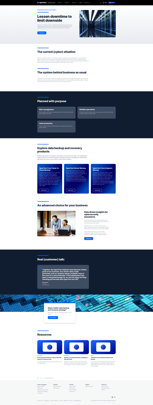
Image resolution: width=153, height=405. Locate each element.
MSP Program (72, 388)
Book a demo (112, 2)
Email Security (40, 388)
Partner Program (72, 386)
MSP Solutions (56, 388)
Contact (61, 400)
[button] (60, 2)
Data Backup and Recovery (42, 389)
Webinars (103, 389)
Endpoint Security (40, 386)
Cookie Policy (46, 400)
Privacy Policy (40, 400)
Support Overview (89, 386)
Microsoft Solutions (57, 386)
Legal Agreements (77, 400)
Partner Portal (72, 391)
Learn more (43, 190)
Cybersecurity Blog (105, 388)
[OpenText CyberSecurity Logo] (46, 2)
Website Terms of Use (68, 400)
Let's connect (53, 317)
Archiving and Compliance (42, 391)
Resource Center (105, 386)
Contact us (41, 32)
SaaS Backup (39, 393)
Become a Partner (73, 389)
